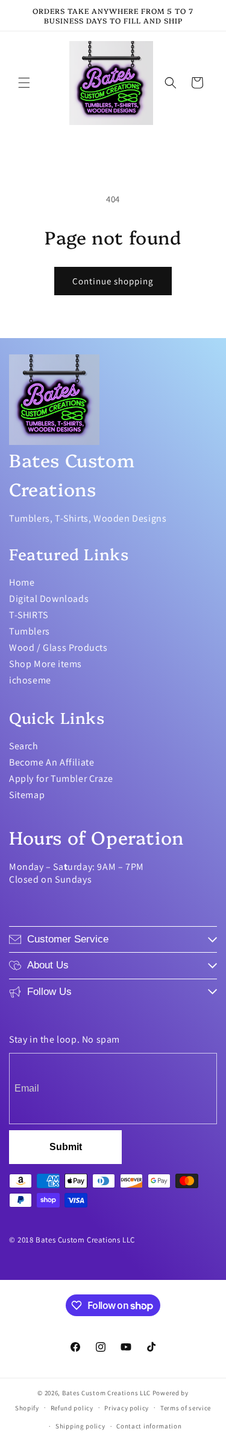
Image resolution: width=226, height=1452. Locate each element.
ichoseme (30, 680)
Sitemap (27, 794)
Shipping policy (80, 1426)
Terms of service (185, 1408)
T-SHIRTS (28, 615)
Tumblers (29, 631)
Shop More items (45, 663)
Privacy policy (126, 1408)
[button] (24, 82)
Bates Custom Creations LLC (107, 1393)
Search (24, 746)
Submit (65, 1147)
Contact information (148, 1426)
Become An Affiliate (51, 762)
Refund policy (72, 1408)
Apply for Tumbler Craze (61, 778)
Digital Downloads (49, 598)
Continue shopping (113, 281)
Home (21, 582)
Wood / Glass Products (58, 647)
